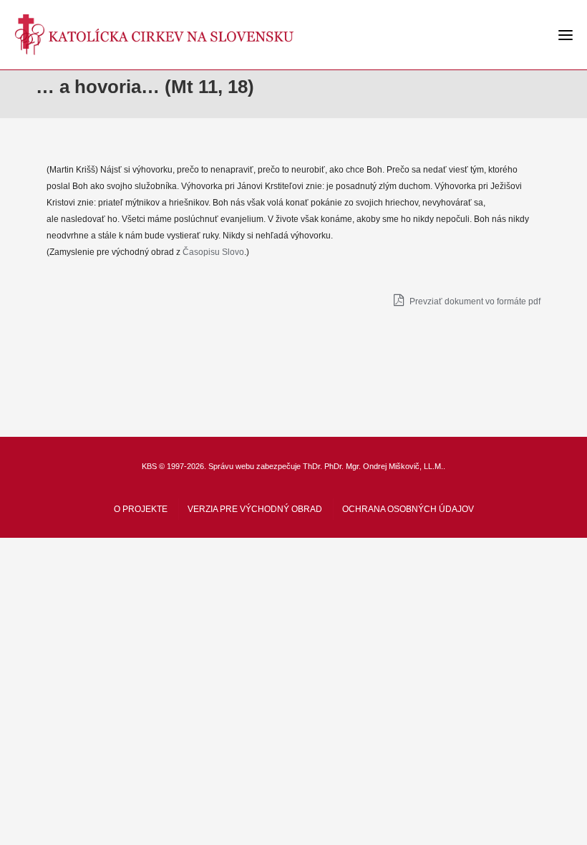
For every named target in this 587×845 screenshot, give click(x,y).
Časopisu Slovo (213, 252)
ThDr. (312, 466)
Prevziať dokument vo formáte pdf (473, 301)
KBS (149, 466)
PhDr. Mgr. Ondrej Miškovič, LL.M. (383, 466)
